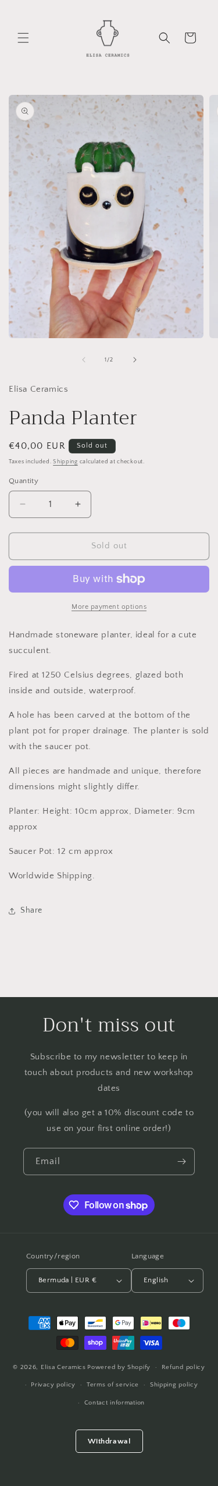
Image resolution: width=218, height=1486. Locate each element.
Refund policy (183, 1367)
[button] (23, 38)
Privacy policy (53, 1384)
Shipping (65, 462)
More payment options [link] (109, 607)
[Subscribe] (181, 1161)
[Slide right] (135, 360)
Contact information (114, 1402)
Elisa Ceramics (63, 1367)
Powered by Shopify (119, 1367)
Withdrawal (109, 1441)
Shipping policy (174, 1384)
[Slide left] (84, 360)
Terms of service (113, 1384)
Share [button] (31, 910)
